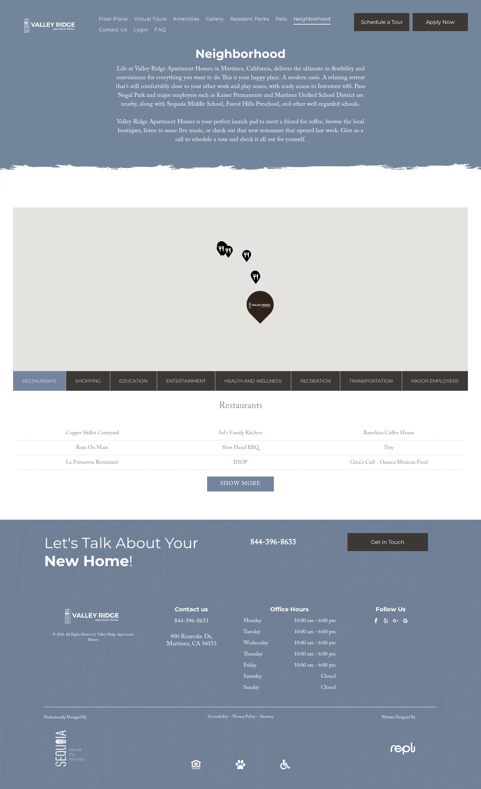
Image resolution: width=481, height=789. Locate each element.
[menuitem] (113, 19)
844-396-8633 (191, 621)
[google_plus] (396, 622)
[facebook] (376, 622)
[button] (260, 307)
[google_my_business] (405, 622)
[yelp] (386, 622)
